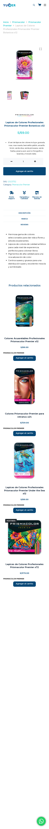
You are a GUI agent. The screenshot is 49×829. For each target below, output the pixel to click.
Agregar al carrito (24, 171)
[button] (40, 49)
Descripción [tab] (24, 213)
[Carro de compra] (39, 5)
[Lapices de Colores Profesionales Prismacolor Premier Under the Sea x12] (24, 460)
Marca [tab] (24, 219)
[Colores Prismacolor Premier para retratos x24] (24, 386)
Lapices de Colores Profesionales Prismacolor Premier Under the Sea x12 (24, 490)
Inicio (6, 22)
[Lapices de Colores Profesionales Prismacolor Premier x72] (24, 537)
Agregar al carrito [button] (24, 358)
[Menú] (45, 5)
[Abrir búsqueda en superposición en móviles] (34, 5)
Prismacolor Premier (21, 184)
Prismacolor (18, 22)
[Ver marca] (24, 115)
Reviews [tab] (24, 225)
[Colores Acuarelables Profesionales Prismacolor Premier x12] (24, 311)
